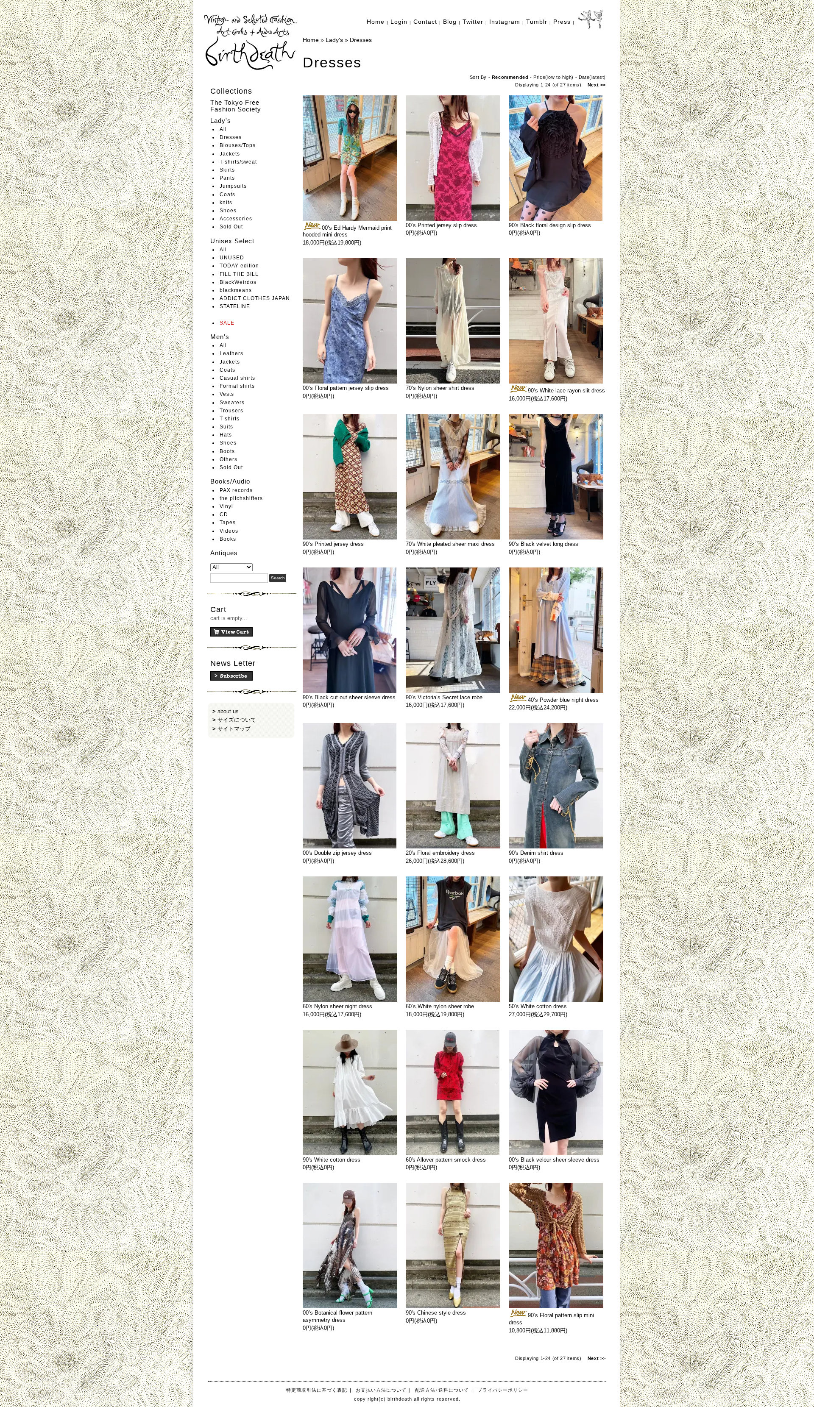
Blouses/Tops (238, 145)
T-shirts (230, 419)
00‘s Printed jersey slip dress (441, 225)
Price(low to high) (553, 77)
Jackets (230, 154)
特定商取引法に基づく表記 (316, 1390)
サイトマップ (234, 729)
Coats (227, 194)
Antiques (224, 552)
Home (376, 21)
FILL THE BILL (239, 274)
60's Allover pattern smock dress (446, 1160)
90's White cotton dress (331, 1160)
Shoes (228, 211)
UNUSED (232, 258)
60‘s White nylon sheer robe (440, 1006)
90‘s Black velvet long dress (543, 544)
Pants (227, 178)
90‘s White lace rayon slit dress (566, 390)
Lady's (220, 120)
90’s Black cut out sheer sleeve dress (349, 697)
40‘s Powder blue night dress (563, 700)
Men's (219, 336)
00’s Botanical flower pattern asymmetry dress (337, 1316)
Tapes (228, 523)
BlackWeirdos (238, 282)
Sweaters (232, 403)
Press (562, 21)
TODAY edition (239, 266)
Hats (226, 435)
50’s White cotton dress (538, 1006)
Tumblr (536, 21)
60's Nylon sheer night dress (337, 1006)
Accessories (236, 219)
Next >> (597, 84)
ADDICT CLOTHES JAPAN (255, 298)
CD (224, 514)
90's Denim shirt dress (536, 853)
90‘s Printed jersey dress (333, 544)
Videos (229, 531)
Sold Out (231, 227)
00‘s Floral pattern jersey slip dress (346, 388)
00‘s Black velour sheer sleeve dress (554, 1160)
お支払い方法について (381, 1390)
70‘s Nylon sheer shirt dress (440, 388)
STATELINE (235, 306)
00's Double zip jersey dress (337, 853)
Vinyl (226, 506)
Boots (227, 451)
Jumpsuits (233, 186)
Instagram (504, 21)
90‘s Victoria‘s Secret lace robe (444, 697)
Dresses (231, 137)
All (223, 129)
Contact (425, 21)
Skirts (227, 170)
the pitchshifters (241, 498)
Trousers (231, 411)
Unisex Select (232, 241)
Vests (227, 394)
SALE (227, 323)
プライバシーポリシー (502, 1390)
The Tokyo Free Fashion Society (235, 106)
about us (228, 711)
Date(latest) (592, 77)
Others (228, 459)
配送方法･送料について (442, 1390)
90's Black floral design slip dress (550, 225)
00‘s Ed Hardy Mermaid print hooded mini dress (347, 231)
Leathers (231, 353)
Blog (450, 21)
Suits (226, 427)
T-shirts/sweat (238, 162)
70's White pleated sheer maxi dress (450, 544)
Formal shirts (237, 386)
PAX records (236, 490)
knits (226, 203)
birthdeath (251, 42)
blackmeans (236, 290)
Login (398, 21)
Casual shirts (237, 378)
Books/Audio (230, 481)
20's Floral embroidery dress (440, 853)
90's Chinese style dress (436, 1313)
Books (228, 539)
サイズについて (236, 720)
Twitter (473, 21)
